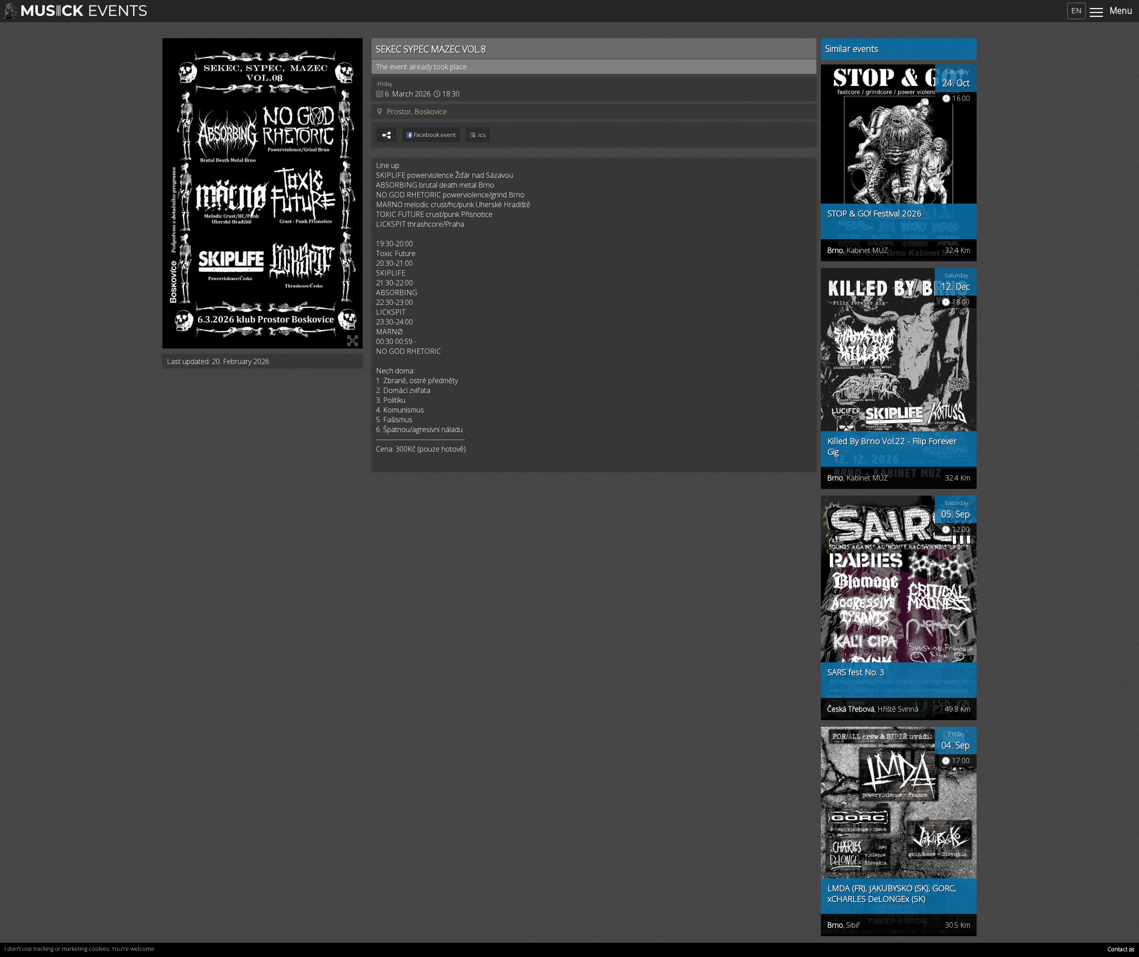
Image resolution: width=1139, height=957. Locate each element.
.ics (480, 135)
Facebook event (434, 135)
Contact (1121, 949)
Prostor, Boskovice (417, 111)
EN (1076, 11)
